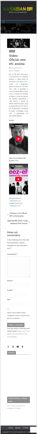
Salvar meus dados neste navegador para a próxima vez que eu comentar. (18, 315)
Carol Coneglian (15, 71)
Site (8, 299)
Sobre (10, 428)
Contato (26, 428)
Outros (12, 51)
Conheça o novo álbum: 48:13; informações (18, 214)
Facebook (20, 406)
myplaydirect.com (15, 201)
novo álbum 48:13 (22, 81)
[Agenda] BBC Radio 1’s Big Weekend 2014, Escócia (17, 222)
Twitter (13, 406)
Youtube (18, 408)
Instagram (10, 408)
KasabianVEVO (15, 77)
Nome (10, 281)
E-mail (10, 290)
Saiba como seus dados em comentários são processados (18, 334)
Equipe (17, 428)
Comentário (12, 254)
